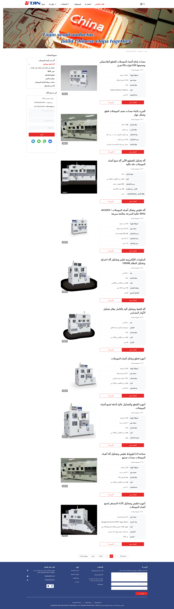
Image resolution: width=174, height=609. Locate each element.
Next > (101, 556)
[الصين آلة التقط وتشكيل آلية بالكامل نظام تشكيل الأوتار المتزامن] (79, 325)
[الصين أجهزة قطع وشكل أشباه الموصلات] (79, 375)
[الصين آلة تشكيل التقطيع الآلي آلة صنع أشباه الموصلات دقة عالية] (79, 177)
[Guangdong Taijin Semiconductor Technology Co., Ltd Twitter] (48, 586)
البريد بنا (110, 102)
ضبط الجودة (76, 578)
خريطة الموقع (98, 602)
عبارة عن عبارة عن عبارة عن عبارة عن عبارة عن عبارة (42, 68)
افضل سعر (133, 102)
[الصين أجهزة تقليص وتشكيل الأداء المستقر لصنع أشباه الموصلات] (79, 519)
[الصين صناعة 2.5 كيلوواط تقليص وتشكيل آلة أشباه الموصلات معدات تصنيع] (79, 470)
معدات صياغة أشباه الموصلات (45, 82)
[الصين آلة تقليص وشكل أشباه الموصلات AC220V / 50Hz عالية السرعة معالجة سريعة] (79, 226)
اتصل (41, 134)
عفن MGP (51, 71)
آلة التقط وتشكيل (49, 64)
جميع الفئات (100, 584)
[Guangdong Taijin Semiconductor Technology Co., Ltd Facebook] (52, 586)
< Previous (123, 556)
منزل (145, 51)
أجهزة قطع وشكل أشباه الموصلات (128, 358)
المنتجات (139, 51)
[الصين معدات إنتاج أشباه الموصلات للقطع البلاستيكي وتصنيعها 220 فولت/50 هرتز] (79, 78)
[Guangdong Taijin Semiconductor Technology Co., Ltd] (32, 3)
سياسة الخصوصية (76, 602)
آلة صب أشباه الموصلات (47, 60)
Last (93, 556)
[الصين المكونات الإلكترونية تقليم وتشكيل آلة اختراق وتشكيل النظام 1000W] (79, 276)
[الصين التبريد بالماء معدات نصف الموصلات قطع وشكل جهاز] (79, 127)
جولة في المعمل (75, 574)
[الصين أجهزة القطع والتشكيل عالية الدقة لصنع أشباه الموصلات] (79, 421)
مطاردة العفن (50, 79)
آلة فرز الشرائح (50, 86)
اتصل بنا (77, 582)
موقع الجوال (88, 602)
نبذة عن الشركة (75, 570)
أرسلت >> (141, 593)
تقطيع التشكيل (50, 75)
